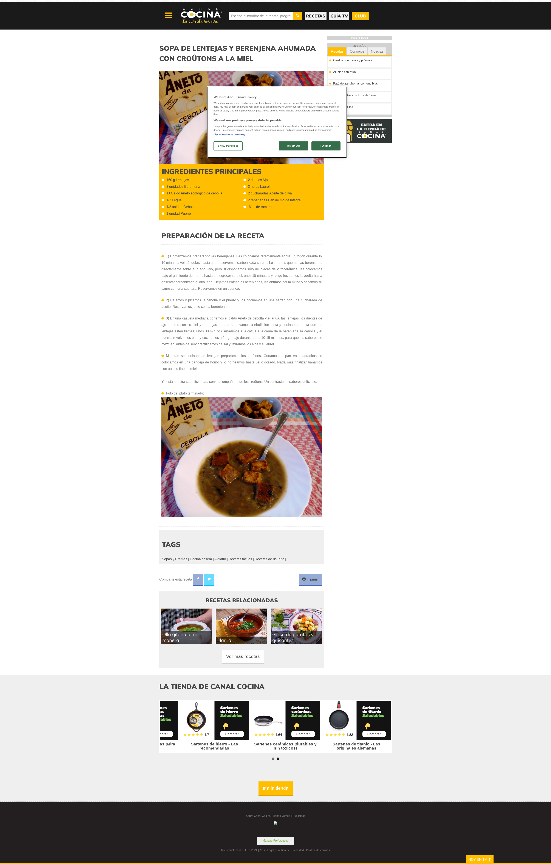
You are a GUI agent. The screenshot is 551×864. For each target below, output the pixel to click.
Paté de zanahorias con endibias (355, 83)
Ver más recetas (243, 656)
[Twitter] (209, 580)
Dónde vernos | (283, 815)
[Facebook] (198, 580)
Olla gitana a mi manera (179, 637)
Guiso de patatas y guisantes (293, 637)
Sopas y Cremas (174, 559)
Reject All (293, 145)
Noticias (377, 51)
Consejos (357, 51)
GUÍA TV (339, 16)
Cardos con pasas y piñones (352, 60)
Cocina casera (201, 559)
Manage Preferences (275, 840)
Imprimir (312, 579)
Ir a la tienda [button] (275, 788)
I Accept (325, 145)
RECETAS (315, 16)
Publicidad (299, 815)
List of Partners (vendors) (229, 134)
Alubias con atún (344, 72)
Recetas (337, 51)
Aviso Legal (266, 850)
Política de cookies (318, 850)
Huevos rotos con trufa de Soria (354, 95)
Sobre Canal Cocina (258, 815)
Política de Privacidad (290, 850)
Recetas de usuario (269, 559)
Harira (224, 640)
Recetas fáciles (240, 559)
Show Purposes (228, 145)
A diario (220, 559)
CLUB (360, 16)
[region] (277, 122)
